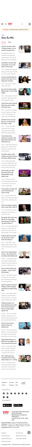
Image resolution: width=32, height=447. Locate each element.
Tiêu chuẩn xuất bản (21, 438)
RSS (16, 382)
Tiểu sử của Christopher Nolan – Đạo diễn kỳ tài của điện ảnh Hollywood (9, 254)
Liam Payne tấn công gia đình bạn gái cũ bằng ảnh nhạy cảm (9, 105)
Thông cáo (11, 385)
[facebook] (4, 393)
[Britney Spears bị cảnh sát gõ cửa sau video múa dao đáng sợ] (25, 238)
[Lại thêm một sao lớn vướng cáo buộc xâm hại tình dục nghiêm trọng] (25, 156)
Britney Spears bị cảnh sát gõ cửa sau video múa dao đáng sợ (8, 237)
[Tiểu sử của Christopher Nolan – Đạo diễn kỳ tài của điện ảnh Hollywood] (25, 254)
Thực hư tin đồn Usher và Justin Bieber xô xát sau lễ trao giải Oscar (8, 48)
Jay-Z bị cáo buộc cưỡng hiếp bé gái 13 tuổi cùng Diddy (9, 91)
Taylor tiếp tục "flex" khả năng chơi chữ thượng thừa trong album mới (8, 173)
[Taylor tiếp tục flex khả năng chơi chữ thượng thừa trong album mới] (25, 173)
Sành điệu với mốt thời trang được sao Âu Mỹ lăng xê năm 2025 (8, 65)
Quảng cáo (4, 382)
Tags (2, 35)
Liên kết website (23, 383)
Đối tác (3, 385)
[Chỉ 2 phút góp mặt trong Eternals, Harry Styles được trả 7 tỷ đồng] (25, 358)
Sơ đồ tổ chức (19, 433)
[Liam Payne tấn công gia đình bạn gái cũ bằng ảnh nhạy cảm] (25, 105)
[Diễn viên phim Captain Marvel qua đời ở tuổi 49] (25, 207)
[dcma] (26, 393)
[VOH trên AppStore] (7, 405)
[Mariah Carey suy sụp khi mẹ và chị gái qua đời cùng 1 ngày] (25, 122)
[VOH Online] (10, 24)
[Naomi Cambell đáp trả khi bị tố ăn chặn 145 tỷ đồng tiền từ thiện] (25, 79)
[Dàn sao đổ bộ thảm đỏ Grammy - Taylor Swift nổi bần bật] (25, 271)
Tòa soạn (11, 382)
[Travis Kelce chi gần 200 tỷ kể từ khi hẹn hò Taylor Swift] (25, 191)
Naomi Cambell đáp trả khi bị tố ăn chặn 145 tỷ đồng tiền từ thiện (8, 79)
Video (9, 42)
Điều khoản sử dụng (21, 435)
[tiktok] (11, 393)
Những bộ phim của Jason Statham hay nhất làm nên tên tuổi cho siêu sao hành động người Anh (9, 307)
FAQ (17, 385)
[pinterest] (15, 393)
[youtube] (7, 393)
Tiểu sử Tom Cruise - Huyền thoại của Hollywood (7, 325)
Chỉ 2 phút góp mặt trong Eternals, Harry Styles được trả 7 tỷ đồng (9, 358)
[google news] (22, 393)
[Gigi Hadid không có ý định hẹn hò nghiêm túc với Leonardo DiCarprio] (25, 342)
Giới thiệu (3, 433)
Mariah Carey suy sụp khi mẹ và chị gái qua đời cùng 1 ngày (8, 121)
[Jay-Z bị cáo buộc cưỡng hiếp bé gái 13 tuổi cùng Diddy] (25, 91)
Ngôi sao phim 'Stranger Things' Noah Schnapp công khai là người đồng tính (9, 287)
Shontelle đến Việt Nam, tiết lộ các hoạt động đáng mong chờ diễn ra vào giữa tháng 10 (9, 220)
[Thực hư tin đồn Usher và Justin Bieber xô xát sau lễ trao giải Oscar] (25, 49)
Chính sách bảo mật (6, 438)
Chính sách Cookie (6, 441)
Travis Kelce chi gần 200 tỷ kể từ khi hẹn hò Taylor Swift (9, 191)
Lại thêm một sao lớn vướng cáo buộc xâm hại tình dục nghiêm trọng (9, 156)
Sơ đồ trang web (5, 435)
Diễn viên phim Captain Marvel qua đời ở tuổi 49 (9, 206)
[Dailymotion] (7, 397)
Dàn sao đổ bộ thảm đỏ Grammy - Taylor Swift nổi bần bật (8, 270)
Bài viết (3, 42)
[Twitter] (4, 397)
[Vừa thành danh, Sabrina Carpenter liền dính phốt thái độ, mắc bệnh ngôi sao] (25, 138)
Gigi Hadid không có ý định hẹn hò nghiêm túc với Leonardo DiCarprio (9, 341)
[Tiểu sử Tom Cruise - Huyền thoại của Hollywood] (25, 325)
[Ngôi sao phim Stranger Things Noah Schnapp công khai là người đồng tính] (25, 287)
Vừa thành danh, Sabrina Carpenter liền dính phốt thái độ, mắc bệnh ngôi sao (8, 139)
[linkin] (19, 393)
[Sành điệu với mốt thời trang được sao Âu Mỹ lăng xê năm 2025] (25, 65)
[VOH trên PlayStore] (18, 405)
